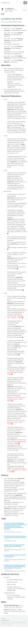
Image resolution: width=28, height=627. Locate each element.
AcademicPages (22, 622)
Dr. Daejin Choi (5, 2)
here (5, 22)
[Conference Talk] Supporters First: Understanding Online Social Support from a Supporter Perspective (15, 566)
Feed (8, 620)
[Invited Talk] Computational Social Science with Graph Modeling (14, 545)
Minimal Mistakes (7, 624)
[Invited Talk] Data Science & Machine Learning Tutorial (15, 555)
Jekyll (17, 622)
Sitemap (3, 618)
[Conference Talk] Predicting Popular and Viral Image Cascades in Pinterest (15, 536)
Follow (24, 9)
